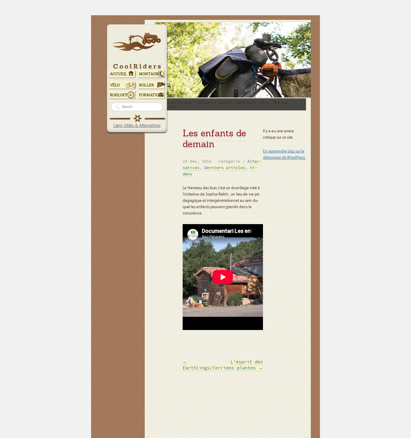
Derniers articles (224, 168)
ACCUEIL (118, 74)
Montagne (150, 74)
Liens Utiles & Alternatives (137, 125)
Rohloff (119, 95)
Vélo (115, 85)
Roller (146, 85)
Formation (150, 95)
